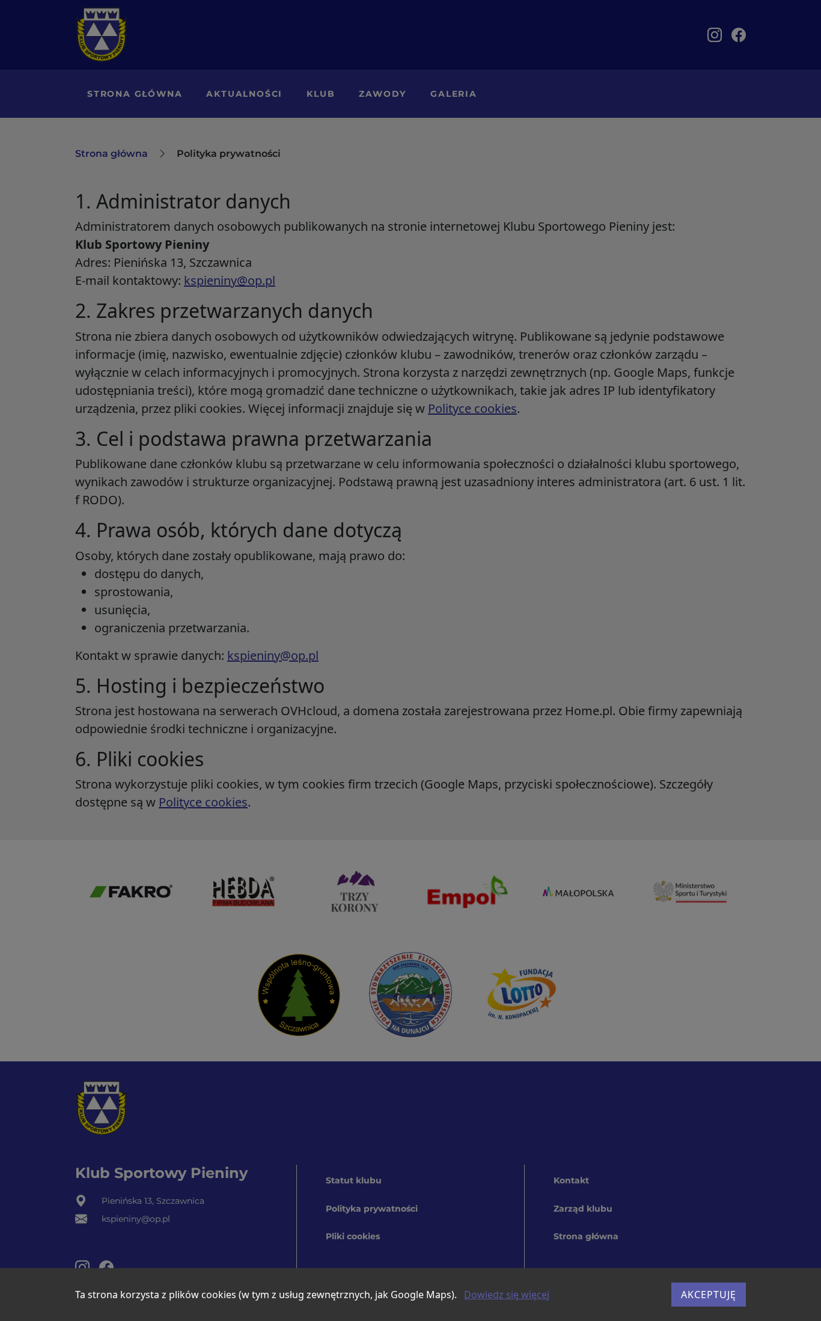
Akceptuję (708, 1294)
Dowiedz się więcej (506, 1294)
